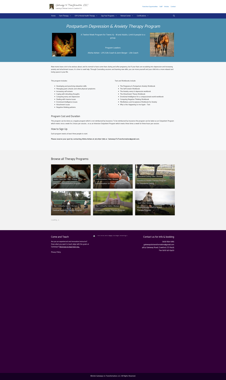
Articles (166, 6)
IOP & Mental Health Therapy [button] (85, 15)
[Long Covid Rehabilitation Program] (71, 176)
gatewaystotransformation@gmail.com (159, 244)
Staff (160, 6)
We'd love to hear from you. (69, 246)
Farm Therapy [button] (64, 15)
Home (53, 15)
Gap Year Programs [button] (107, 15)
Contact (173, 6)
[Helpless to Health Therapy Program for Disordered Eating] (155, 176)
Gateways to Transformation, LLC (72, 5)
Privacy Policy (56, 252)
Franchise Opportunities (150, 6)
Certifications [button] (141, 15)
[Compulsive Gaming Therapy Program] (113, 203)
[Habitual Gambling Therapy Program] (71, 203)
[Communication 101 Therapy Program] (113, 176)
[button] (174, 16)
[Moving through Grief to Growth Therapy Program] (155, 203)
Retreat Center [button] (126, 15)
